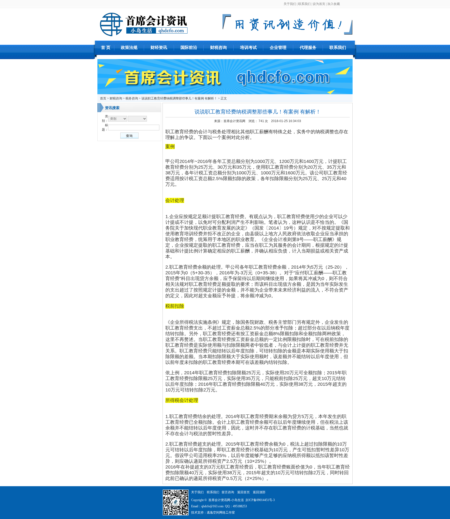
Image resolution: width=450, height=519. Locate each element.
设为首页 (319, 4)
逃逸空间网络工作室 (221, 512)
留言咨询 (228, 492)
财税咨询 (218, 47)
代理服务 (308, 47)
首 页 (105, 47)
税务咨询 (132, 98)
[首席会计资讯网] (287, 34)
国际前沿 (188, 47)
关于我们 (290, 4)
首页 (103, 98)
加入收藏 (333, 4)
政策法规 (129, 47)
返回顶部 (259, 492)
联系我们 (304, 4)
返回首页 (243, 492)
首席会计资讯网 (234, 121)
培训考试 (248, 47)
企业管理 (278, 47)
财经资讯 (159, 47)
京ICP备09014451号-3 (260, 500)
